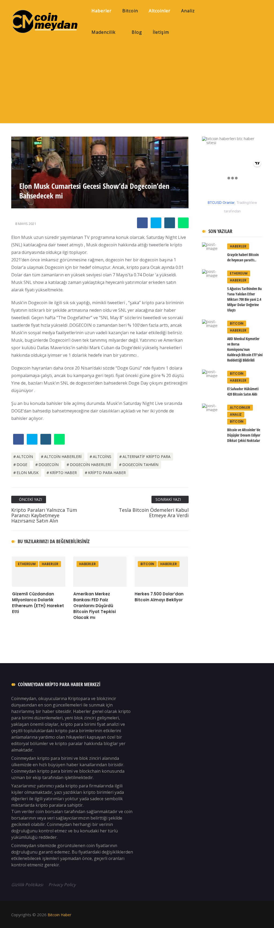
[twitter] (155, 223)
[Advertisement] (137, 83)
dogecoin (49, 464)
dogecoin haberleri (90, 464)
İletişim (161, 32)
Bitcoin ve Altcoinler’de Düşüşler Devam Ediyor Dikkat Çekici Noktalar (243, 435)
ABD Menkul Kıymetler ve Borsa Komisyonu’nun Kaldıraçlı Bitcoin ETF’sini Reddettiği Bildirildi (244, 349)
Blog (137, 32)
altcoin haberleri (63, 456)
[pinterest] (169, 223)
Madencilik (104, 32)
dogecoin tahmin (140, 464)
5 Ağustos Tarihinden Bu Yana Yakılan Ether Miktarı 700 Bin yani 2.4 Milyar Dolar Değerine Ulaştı (244, 299)
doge (22, 464)
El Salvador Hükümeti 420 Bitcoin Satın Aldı (242, 391)
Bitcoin (130, 11)
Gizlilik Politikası (27, 885)
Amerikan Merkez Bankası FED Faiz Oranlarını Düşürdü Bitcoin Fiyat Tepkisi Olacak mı (94, 605)
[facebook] (142, 223)
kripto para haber (107, 472)
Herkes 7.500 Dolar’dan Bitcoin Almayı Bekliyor (159, 597)
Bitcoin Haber (59, 914)
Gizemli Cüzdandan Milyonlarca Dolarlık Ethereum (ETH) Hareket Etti (38, 602)
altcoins (102, 456)
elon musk (28, 472)
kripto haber (63, 472)
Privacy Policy (62, 885)
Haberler (102, 11)
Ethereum (27, 564)
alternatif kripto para (146, 456)
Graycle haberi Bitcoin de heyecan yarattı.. (243, 257)
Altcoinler (159, 11)
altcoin (25, 456)
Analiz (188, 11)
